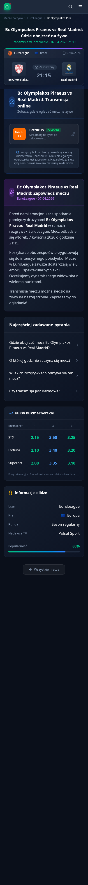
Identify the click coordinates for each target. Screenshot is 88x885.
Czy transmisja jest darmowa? (34, 391)
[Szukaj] (70, 7)
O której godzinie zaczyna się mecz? (39, 360)
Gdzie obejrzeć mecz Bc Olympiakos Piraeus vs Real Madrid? (40, 345)
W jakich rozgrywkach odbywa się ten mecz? (41, 376)
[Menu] (80, 7)
